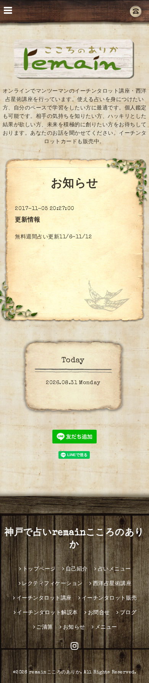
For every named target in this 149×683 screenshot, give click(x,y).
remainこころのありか (55, 672)
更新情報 (27, 220)
